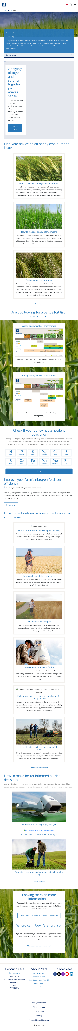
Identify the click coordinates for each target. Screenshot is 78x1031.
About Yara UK (39, 983)
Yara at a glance (39, 973)
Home (4, 10)
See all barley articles (39, 304)
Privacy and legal (39, 1007)
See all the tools (39, 882)
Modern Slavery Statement (39, 1020)
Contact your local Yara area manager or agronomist (39, 915)
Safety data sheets (39, 1003)
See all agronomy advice (39, 767)
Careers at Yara (39, 977)
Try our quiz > (11, 505)
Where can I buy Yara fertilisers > (39, 946)
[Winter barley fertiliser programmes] (39, 342)
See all (39, 471)
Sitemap (39, 1016)
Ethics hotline (39, 1011)
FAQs (39, 987)
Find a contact (14, 973)
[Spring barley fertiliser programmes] (39, 394)
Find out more (15, 128)
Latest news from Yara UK (39, 980)
